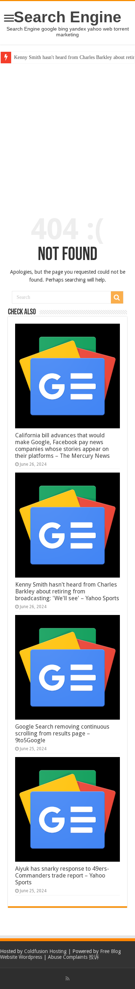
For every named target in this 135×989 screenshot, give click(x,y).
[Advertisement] (67, 134)
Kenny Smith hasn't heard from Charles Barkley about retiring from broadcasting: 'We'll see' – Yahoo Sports (67, 591)
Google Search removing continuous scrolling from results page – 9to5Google (62, 733)
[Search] (117, 297)
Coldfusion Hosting (45, 951)
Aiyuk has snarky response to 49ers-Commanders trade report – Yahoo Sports (62, 875)
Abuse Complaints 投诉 (73, 957)
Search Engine (67, 17)
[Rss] (67, 978)
